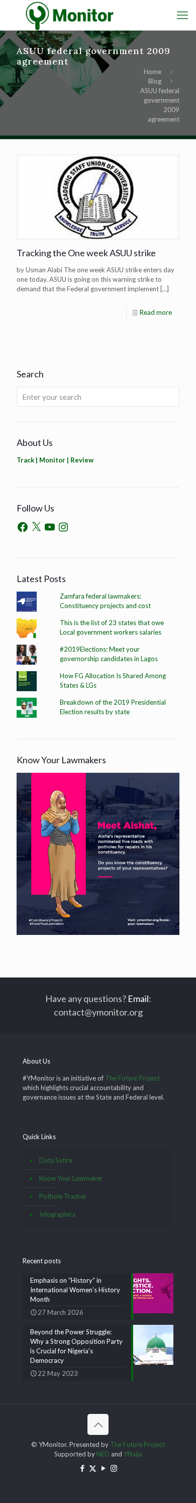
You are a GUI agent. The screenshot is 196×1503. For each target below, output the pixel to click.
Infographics (57, 1214)
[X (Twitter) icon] (92, 1467)
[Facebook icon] (82, 1467)
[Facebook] (23, 527)
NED (103, 1454)
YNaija (133, 1454)
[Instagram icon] (114, 1467)
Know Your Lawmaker (71, 1178)
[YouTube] (50, 527)
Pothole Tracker (62, 1196)
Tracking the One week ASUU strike (86, 252)
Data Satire (55, 1160)
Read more (156, 312)
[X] (36, 527)
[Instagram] (63, 527)
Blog (154, 81)
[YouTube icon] (103, 1467)
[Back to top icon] (98, 1424)
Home (152, 72)
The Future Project (132, 1078)
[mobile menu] (182, 15)
